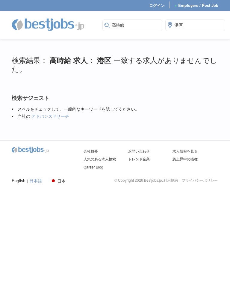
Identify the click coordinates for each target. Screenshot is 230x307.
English (18, 180)
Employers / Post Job (196, 5)
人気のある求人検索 (100, 158)
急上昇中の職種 (185, 158)
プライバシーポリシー (200, 180)
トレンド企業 (139, 158)
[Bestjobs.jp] (53, 24)
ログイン (157, 5)
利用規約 (171, 180)
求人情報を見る (185, 151)
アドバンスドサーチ (50, 116)
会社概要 (91, 151)
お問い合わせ (139, 151)
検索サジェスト (30, 98)
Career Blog (93, 166)
